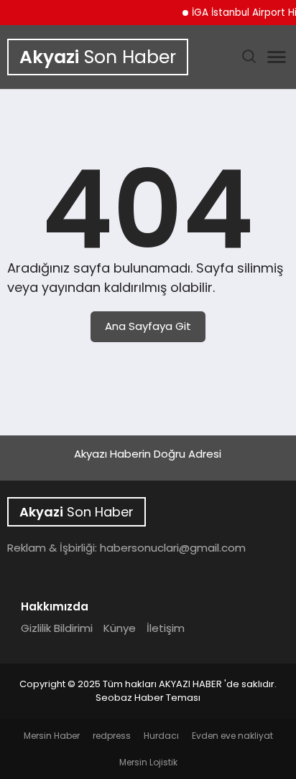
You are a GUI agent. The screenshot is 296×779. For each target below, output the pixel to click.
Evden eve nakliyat (232, 736)
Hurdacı (161, 736)
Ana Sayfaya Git (148, 326)
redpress (112, 736)
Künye (119, 628)
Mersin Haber (52, 736)
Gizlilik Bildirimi (57, 628)
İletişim (166, 628)
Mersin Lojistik (148, 762)
